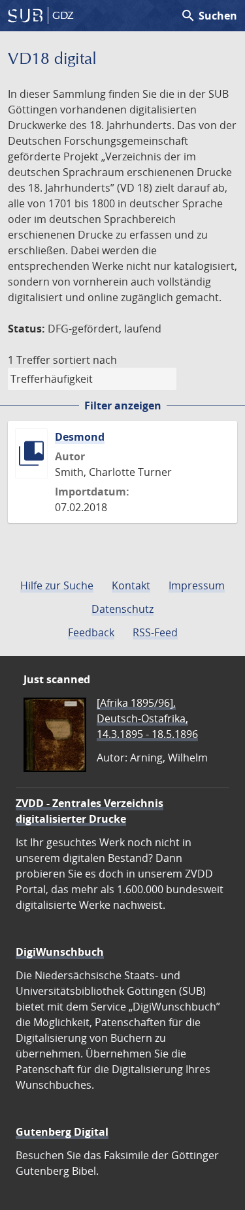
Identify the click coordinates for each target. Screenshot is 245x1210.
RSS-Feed (155, 632)
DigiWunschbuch (60, 952)
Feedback (91, 632)
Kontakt (131, 585)
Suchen (208, 15)
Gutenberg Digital (62, 1132)
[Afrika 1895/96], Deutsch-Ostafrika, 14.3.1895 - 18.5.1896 (147, 718)
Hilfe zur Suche (56, 585)
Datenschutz (122, 609)
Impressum (197, 585)
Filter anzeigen (122, 405)
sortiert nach (85, 360)
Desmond (80, 437)
